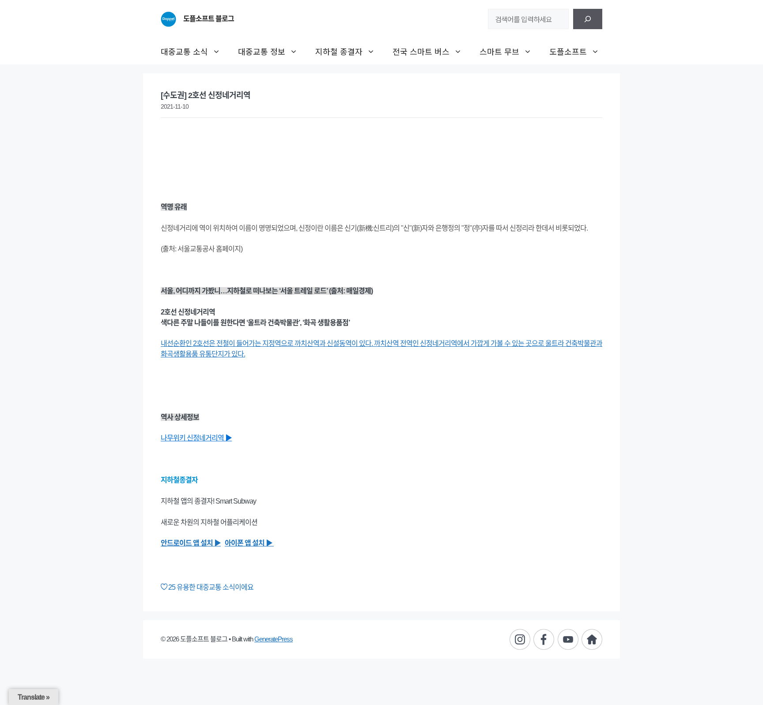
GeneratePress (273, 639)
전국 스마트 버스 (421, 51)
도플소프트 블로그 (208, 19)
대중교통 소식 (184, 51)
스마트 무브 (499, 51)
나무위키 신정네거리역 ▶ (196, 438)
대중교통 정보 (261, 51)
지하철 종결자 (339, 51)
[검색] (587, 19)
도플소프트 (568, 51)
